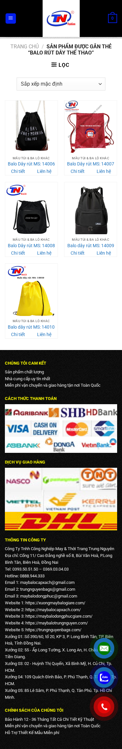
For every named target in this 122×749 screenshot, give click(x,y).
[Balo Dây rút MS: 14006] (31, 127)
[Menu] (11, 18)
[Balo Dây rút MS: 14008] (31, 208)
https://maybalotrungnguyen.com (55, 623)
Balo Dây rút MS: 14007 (90, 163)
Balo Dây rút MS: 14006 (31, 163)
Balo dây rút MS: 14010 (31, 327)
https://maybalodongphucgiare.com (58, 616)
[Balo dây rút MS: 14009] (90, 208)
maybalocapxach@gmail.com (47, 582)
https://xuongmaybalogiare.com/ (55, 602)
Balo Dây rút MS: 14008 (31, 245)
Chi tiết (18, 171)
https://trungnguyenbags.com (52, 629)
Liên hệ (44, 171)
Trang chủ (24, 46)
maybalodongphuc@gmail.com (48, 596)
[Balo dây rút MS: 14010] (31, 290)
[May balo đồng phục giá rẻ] (61, 18)
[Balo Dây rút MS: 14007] (90, 127)
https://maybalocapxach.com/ (53, 609)
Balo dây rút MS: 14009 (90, 245)
